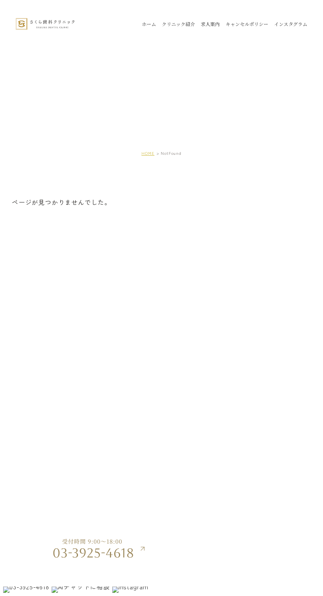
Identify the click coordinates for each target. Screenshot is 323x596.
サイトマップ (251, 535)
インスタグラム (290, 23)
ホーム (149, 23)
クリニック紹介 (178, 23)
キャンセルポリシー (247, 23)
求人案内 (210, 23)
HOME (147, 153)
